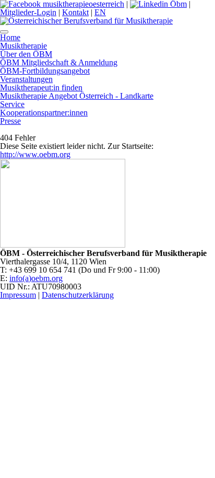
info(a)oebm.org (36, 278)
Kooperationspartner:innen (44, 112)
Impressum (18, 294)
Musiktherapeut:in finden (41, 87)
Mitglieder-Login (28, 12)
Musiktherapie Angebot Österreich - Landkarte (76, 95)
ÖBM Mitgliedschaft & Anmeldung (58, 62)
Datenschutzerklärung (78, 294)
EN (100, 12)
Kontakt (75, 12)
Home (10, 37)
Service (12, 104)
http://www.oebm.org (35, 154)
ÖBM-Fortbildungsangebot (45, 70)
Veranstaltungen (26, 79)
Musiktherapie (23, 45)
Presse (10, 120)
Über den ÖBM (26, 54)
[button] (4, 31)
